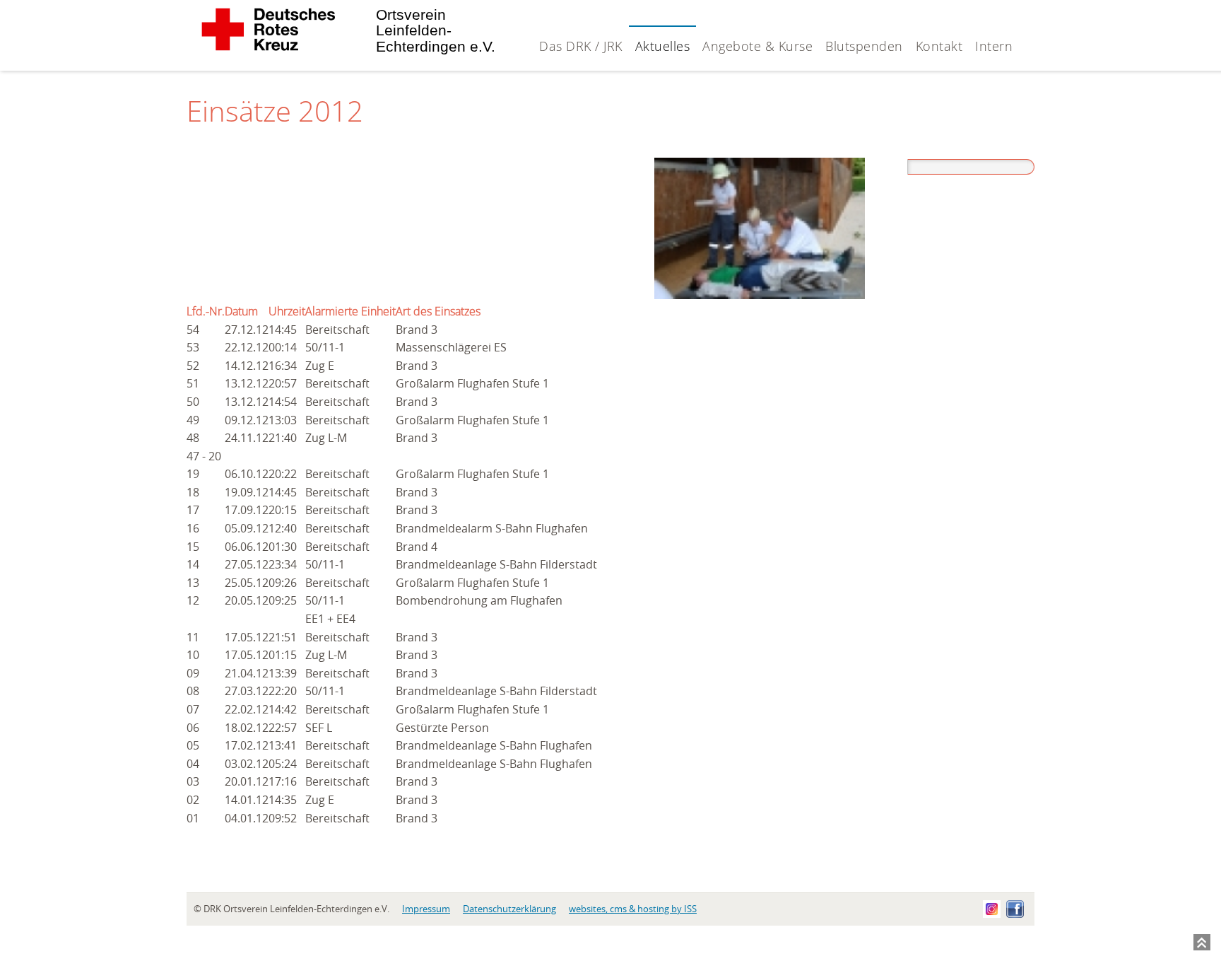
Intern (994, 45)
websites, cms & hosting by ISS (633, 909)
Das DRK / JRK (581, 45)
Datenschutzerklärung (509, 909)
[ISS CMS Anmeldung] (1024, 7)
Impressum (426, 909)
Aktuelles (662, 45)
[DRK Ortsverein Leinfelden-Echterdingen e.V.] (268, 48)
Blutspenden (864, 45)
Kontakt (939, 45)
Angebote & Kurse (757, 45)
